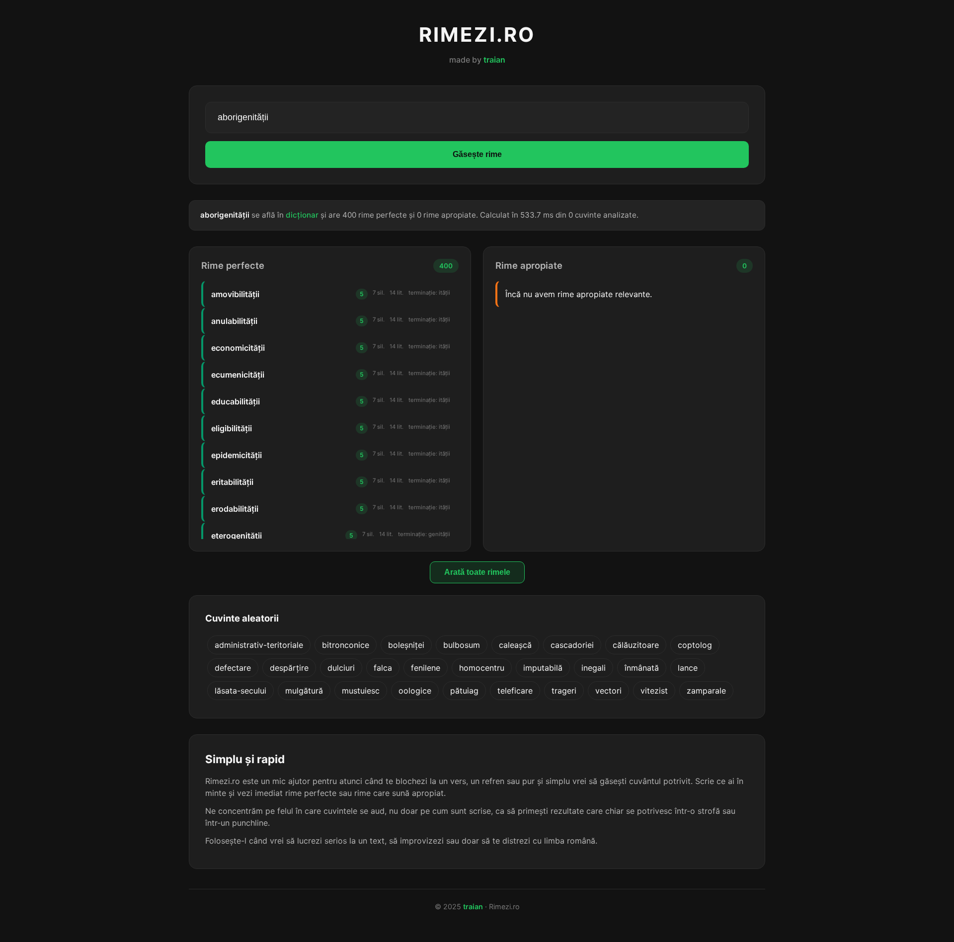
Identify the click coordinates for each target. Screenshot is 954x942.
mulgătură (304, 691)
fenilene (425, 668)
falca (383, 668)
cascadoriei (572, 645)
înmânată (642, 668)
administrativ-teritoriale (259, 645)
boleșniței (406, 645)
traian (494, 60)
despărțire (289, 668)
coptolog (695, 645)
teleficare (515, 691)
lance (688, 668)
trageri (564, 691)
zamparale (706, 691)
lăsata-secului (240, 691)
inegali (593, 668)
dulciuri (341, 668)
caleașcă (515, 645)
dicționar (302, 215)
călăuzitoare (636, 645)
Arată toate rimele (477, 572)
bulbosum (461, 645)
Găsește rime (477, 154)
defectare (233, 668)
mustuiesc (361, 691)
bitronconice (345, 645)
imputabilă (542, 668)
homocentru (481, 668)
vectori (608, 691)
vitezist (654, 691)
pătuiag (464, 691)
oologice (414, 691)
